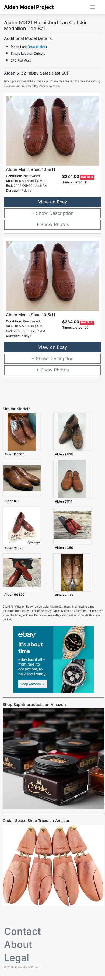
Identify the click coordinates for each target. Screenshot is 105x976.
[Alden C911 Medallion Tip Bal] (72, 478)
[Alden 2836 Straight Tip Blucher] (72, 572)
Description (61, 213)
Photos (61, 224)
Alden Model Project (29, 7)
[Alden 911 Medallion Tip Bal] (22, 478)
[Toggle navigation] (92, 7)
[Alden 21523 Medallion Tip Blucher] (22, 525)
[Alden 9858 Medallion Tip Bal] (72, 431)
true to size (37, 47)
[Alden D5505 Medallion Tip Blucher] (22, 431)
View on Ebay (52, 202)
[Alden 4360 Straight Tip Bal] (72, 525)
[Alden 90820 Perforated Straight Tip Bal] (22, 572)
